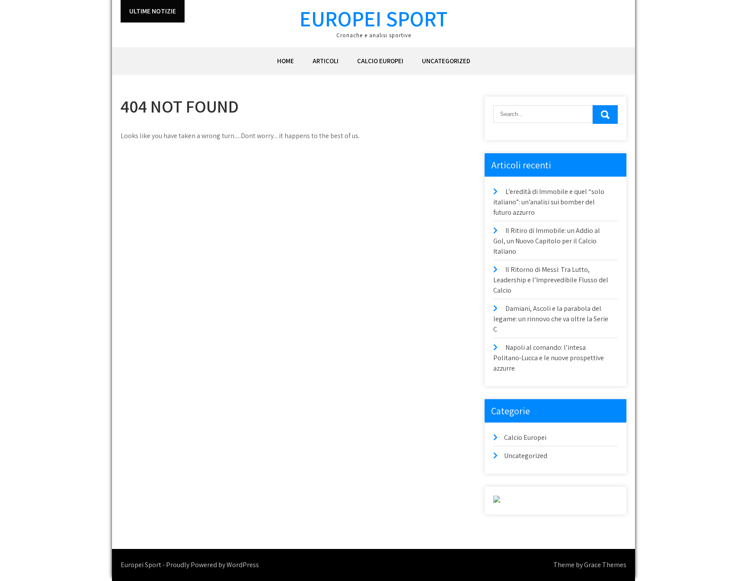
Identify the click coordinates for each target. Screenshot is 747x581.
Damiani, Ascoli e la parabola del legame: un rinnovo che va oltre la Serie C (550, 319)
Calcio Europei (380, 61)
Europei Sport (373, 18)
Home (285, 61)
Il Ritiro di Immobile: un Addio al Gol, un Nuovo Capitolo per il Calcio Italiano (546, 241)
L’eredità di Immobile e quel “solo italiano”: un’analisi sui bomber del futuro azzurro (548, 202)
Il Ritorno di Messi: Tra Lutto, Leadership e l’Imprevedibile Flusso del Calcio (550, 280)
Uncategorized (446, 61)
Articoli (325, 61)
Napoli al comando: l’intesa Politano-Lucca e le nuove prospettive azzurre (548, 358)
